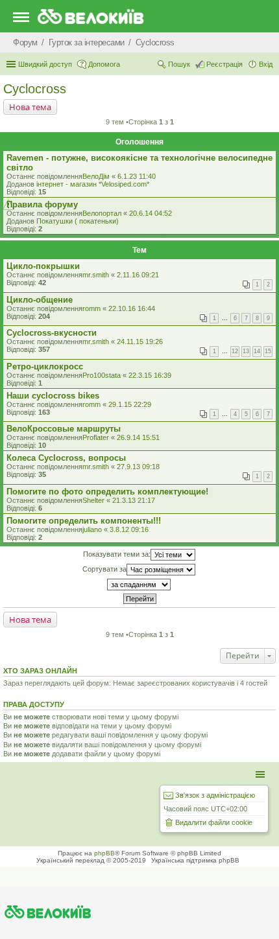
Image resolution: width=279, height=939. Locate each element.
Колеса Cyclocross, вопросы (66, 458)
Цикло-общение (39, 300)
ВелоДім (96, 176)
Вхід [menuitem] (266, 64)
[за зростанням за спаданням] (139, 584)
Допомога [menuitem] (104, 64)
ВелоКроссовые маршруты (63, 429)
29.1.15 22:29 (129, 404)
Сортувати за (104, 568)
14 (257, 351)
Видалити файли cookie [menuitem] (213, 822)
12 (235, 351)
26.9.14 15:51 (138, 437)
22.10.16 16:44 (131, 308)
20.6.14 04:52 (150, 213)
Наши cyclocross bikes (52, 395)
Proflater (95, 437)
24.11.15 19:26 (140, 341)
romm (91, 308)
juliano (92, 529)
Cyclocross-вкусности (51, 333)
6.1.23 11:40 (136, 176)
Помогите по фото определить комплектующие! (107, 491)
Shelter (93, 500)
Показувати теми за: (117, 553)
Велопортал (101, 213)
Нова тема (30, 107)
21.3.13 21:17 (133, 500)
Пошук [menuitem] (179, 64)
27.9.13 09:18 (138, 466)
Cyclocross (34, 89)
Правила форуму (42, 204)
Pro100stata (101, 375)
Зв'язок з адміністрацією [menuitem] (215, 795)
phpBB (104, 853)
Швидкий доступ (45, 64)
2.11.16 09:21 (138, 275)
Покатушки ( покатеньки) (77, 221)
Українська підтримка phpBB (195, 860)
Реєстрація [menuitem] (224, 64)
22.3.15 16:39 (149, 375)
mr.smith (95, 275)
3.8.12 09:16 (129, 529)
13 (246, 351)
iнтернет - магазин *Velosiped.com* (92, 184)
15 (268, 351)
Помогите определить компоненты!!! (83, 521)
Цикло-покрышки (43, 266)
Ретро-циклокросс (44, 366)
